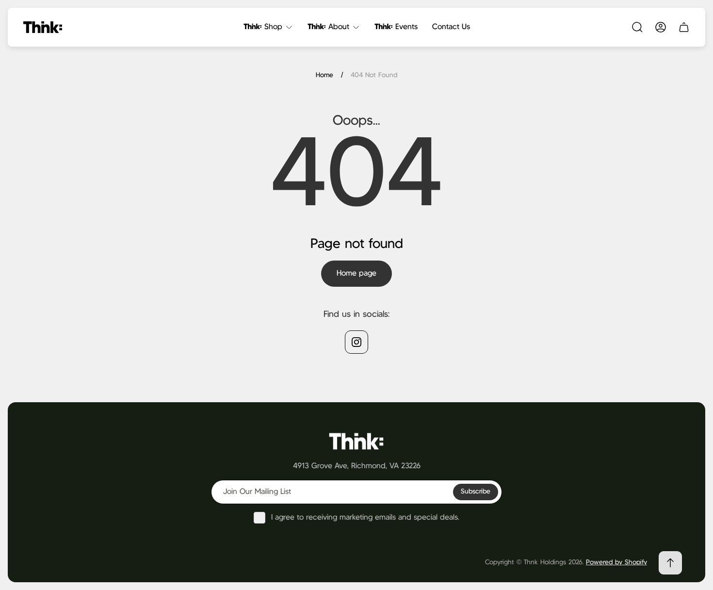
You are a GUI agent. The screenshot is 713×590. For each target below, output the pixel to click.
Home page (356, 273)
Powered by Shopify (616, 562)
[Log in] (660, 27)
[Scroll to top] (670, 562)
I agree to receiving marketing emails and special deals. (365, 517)
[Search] (637, 27)
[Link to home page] (356, 440)
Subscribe (475, 491)
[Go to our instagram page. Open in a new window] (356, 342)
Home (324, 75)
